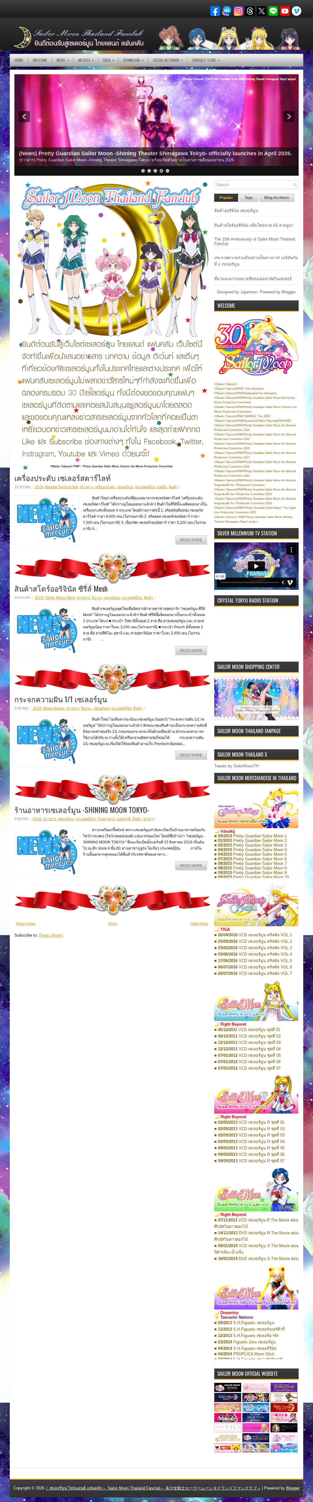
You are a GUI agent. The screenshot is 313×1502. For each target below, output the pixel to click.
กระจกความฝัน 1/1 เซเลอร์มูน (60, 699)
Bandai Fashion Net (61, 487)
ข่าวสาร (86, 487)
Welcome (40, 60)
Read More (191, 540)
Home (19, 60)
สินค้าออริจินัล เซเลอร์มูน (236, 210)
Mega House (53, 708)
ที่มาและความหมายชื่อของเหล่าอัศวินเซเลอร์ (253, 279)
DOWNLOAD (133, 60)
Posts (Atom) (51, 935)
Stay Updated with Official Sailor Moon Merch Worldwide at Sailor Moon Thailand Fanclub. (137, 153)
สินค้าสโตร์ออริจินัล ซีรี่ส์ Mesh (61, 588)
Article (86, 60)
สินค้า (173, 487)
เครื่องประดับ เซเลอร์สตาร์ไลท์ (62, 477)
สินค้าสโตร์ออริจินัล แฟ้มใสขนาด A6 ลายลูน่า (253, 225)
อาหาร (148, 819)
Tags (249, 198)
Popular (226, 198)
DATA (108, 60)
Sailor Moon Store (60, 598)
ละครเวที (123, 819)
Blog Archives (276, 198)
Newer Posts (25, 923)
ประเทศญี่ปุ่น (145, 487)
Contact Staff (206, 60)
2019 (39, 487)
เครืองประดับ (105, 487)
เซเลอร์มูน (125, 487)
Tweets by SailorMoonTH (236, 766)
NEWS (63, 60)
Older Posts (199, 923)
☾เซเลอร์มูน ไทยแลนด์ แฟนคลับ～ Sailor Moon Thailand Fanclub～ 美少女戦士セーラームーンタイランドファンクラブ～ (153, 1488)
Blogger (288, 292)
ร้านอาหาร (106, 819)
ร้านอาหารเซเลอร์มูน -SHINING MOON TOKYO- (81, 809)
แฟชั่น (162, 487)
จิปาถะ (97, 598)
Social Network (168, 60)
